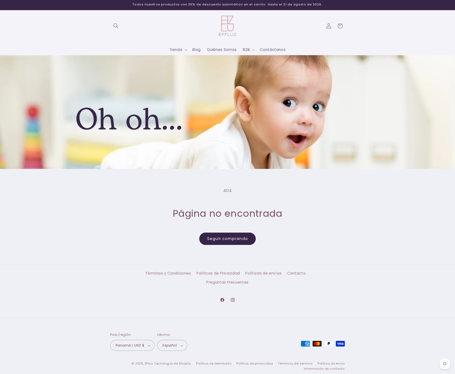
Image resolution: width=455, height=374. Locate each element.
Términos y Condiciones (168, 273)
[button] (116, 26)
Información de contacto (324, 369)
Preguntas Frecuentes (227, 282)
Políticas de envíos (263, 273)
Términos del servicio (295, 363)
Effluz (149, 363)
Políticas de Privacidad (218, 273)
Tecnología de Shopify (172, 363)
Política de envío (331, 363)
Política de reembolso (213, 363)
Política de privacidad (255, 363)
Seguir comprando (227, 238)
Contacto (296, 273)
